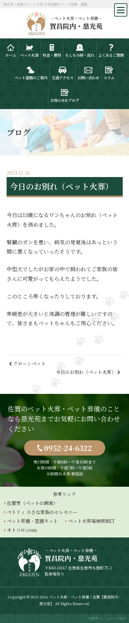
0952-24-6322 (68, 448)
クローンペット (29, 363)
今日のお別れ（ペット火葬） (86, 372)
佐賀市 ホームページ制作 (107, 618)
